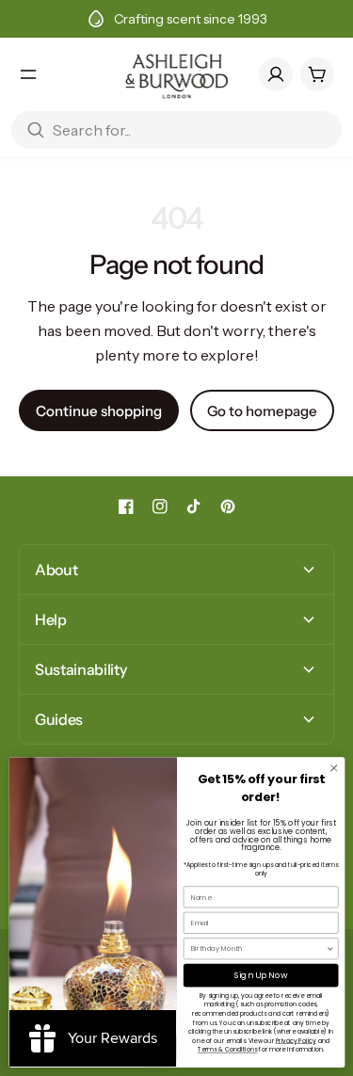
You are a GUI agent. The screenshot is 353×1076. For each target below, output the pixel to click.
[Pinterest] (227, 506)
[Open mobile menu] (28, 74)
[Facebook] (126, 506)
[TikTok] (193, 506)
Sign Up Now (260, 976)
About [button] (56, 569)
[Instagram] (160, 506)
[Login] (276, 74)
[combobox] (258, 949)
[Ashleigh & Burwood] (177, 74)
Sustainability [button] (81, 669)
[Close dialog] (333, 768)
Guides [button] (59, 719)
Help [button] (51, 619)
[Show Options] (330, 949)
